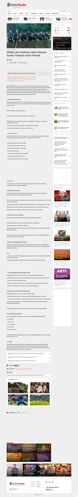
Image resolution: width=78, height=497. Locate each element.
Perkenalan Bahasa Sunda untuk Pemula (16, 80)
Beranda (30, 408)
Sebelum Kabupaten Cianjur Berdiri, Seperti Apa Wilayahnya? (64, 18)
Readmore (57, 207)
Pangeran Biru (34, 13)
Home (10, 13)
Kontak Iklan (56, 13)
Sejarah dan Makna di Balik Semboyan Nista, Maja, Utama (61, 257)
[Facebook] (64, 11)
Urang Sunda (13, 49)
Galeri (27, 13)
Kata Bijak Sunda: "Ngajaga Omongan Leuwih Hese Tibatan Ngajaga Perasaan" (63, 115)
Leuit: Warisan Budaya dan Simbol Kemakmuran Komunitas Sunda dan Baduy (17, 389)
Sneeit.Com (41, 494)
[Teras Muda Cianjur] (17, 8)
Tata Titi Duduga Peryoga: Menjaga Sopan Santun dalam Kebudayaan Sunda (40, 402)
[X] (62, 11)
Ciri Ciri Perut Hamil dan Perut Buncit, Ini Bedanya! (61, 218)
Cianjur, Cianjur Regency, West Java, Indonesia (23, 368)
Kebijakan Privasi (38, 486)
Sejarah (21, 13)
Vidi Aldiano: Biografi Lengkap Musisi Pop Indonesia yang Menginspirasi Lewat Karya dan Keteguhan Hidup (62, 471)
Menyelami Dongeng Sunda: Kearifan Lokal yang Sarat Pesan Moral (22, 79)
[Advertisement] (49, 5)
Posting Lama (46, 408)
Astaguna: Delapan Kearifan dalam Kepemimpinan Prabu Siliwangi (22, 77)
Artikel (48, 13)
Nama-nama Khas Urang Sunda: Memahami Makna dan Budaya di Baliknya (38, 389)
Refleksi (41, 13)
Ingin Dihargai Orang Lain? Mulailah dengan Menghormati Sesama (64, 108)
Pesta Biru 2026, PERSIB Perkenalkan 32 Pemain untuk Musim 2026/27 (32, 18)
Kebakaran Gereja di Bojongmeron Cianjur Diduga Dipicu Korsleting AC (49, 18)
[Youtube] (60, 11)
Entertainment (10, 466)
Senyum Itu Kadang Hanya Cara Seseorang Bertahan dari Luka (64, 121)
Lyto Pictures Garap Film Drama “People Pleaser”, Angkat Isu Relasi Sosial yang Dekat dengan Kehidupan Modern (14, 471)
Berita (15, 13)
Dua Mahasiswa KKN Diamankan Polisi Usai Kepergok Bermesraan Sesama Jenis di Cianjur (16, 18)
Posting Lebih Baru (13, 408)
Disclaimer (38, 481)
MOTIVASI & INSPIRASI (60, 103)
